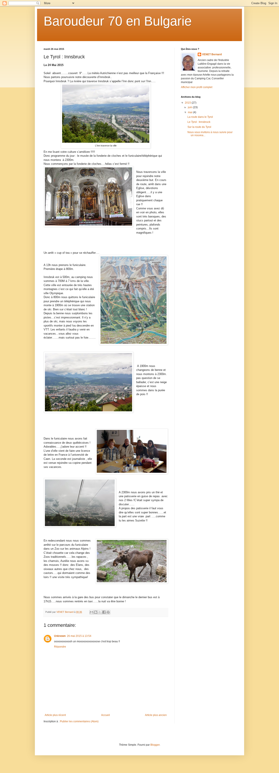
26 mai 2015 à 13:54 (79, 636)
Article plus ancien (156, 715)
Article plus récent (55, 715)
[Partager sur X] (100, 612)
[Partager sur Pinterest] (108, 612)
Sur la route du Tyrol (199, 127)
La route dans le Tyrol (200, 116)
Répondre (60, 646)
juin (190, 107)
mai (190, 112)
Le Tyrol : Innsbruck (198, 121)
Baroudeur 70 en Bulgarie (118, 21)
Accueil (105, 715)
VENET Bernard (212, 54)
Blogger (155, 744)
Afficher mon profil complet (196, 87)
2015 (188, 102)
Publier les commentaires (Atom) (79, 721)
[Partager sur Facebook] (104, 612)
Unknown (60, 636)
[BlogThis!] (96, 612)
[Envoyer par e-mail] (91, 612)
